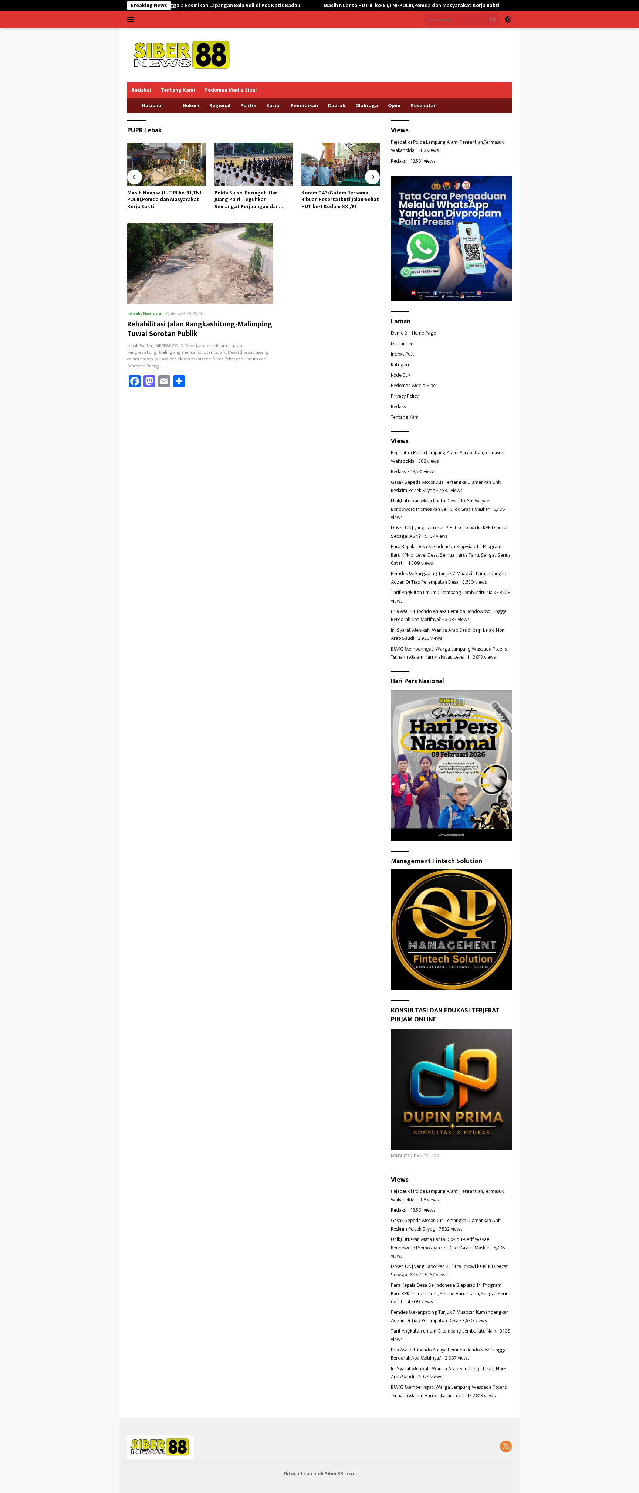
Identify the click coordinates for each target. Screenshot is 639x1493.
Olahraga (366, 105)
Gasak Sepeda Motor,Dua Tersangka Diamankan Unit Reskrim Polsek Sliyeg (446, 486)
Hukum (191, 105)
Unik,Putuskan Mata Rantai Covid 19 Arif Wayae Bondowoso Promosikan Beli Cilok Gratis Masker (440, 504)
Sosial (273, 105)
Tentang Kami (178, 90)
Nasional (152, 105)
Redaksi (141, 90)
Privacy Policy (405, 396)
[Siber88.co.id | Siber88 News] (182, 55)
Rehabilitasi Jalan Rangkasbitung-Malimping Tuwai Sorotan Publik (199, 329)
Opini (394, 105)
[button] (493, 19)
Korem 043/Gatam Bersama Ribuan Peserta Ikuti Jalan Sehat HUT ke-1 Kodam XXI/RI (253, 200)
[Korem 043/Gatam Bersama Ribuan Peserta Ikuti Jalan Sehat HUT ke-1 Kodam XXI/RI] (253, 164)
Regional (219, 105)
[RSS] (506, 1447)
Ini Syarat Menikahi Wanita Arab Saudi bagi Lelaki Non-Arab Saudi (448, 634)
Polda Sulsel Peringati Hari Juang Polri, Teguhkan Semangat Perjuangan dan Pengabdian (159, 200)
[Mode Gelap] (508, 19)
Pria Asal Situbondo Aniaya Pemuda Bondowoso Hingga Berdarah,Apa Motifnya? (449, 615)
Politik (248, 105)
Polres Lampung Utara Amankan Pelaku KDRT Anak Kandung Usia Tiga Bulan (340, 200)
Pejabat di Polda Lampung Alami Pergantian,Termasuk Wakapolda (447, 146)
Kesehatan (423, 105)
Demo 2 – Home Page (413, 333)
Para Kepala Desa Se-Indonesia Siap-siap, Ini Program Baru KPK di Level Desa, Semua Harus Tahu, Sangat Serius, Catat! (451, 554)
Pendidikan (304, 105)
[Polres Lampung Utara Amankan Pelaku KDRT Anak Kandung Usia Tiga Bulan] (340, 164)
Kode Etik (400, 375)
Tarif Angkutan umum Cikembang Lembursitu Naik (443, 592)
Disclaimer (402, 343)
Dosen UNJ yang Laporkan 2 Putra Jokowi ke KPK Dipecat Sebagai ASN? (449, 531)
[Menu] (132, 19)
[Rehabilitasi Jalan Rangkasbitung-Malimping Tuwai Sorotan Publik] (200, 263)
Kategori (400, 364)
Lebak (134, 313)
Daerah (336, 105)
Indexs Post (402, 354)
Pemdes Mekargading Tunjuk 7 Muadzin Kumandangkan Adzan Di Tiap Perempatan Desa (450, 577)
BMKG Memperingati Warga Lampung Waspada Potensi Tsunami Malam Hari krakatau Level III (449, 653)
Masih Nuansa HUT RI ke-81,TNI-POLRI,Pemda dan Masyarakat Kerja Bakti (352, 5)
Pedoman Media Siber (231, 90)
